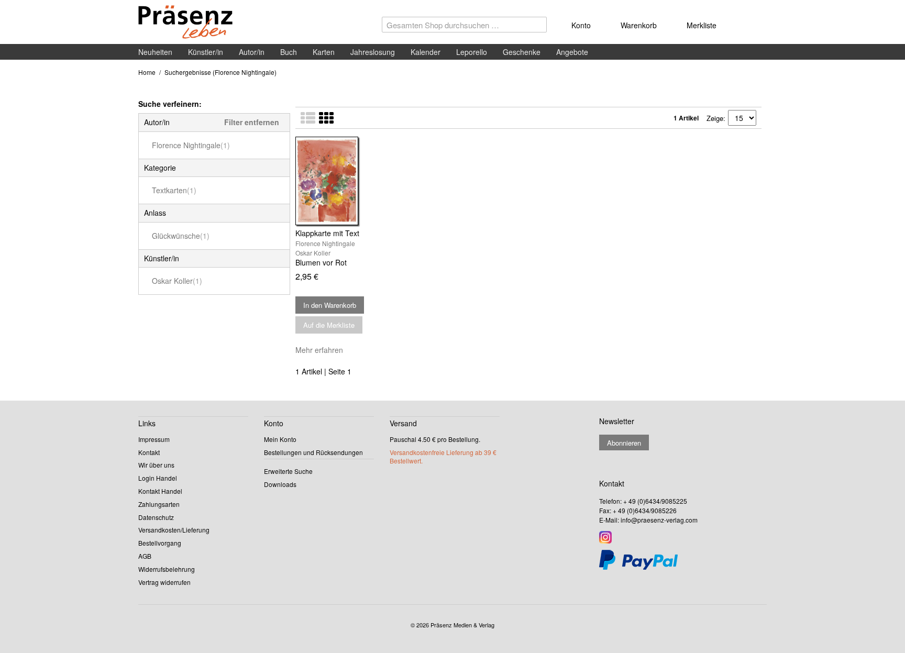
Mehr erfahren (319, 350)
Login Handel (157, 477)
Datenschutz (156, 517)
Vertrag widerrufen (164, 582)
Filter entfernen (251, 122)
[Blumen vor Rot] (367, 181)
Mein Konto (280, 439)
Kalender (425, 52)
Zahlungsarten (159, 504)
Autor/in (251, 52)
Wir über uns (156, 464)
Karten (324, 52)
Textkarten (174, 190)
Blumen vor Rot (321, 262)
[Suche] (536, 27)
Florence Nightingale (191, 145)
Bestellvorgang (159, 542)
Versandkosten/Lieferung (173, 529)
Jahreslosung (372, 52)
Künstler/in (205, 52)
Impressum (154, 439)
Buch (288, 52)
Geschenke (521, 52)
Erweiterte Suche (288, 471)
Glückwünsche (180, 235)
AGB (144, 555)
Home (147, 72)
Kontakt (149, 452)
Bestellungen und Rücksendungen (313, 452)
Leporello (471, 52)
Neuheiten (155, 52)
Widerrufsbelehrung (166, 569)
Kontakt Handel (160, 490)
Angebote (572, 52)
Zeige (715, 118)
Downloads (280, 484)
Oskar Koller (177, 280)
